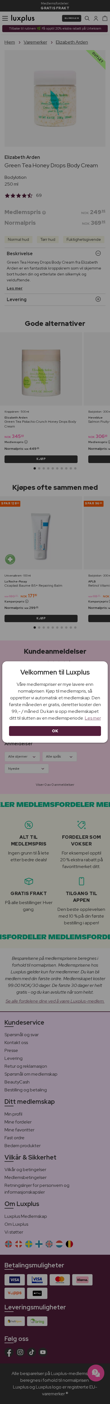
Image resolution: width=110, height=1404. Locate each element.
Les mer (93, 718)
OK (55, 730)
